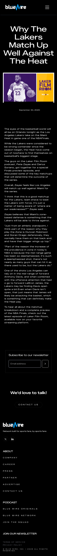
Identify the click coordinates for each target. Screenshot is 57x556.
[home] (15, 7)
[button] (47, 7)
